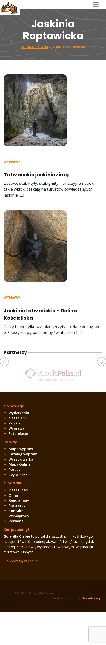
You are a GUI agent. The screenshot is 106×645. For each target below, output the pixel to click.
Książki (14, 423)
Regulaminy (19, 500)
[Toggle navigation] (97, 4)
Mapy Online (19, 464)
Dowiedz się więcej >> (21, 561)
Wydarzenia (19, 412)
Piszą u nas (18, 490)
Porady (15, 469)
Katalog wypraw (23, 454)
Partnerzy (17, 505)
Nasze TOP (18, 418)
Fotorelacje (18, 433)
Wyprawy (12, 162)
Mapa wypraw (21, 448)
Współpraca (19, 516)
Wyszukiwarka (21, 459)
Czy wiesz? (18, 474)
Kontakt (16, 510)
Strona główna (34, 47)
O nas (13, 495)
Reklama (16, 521)
